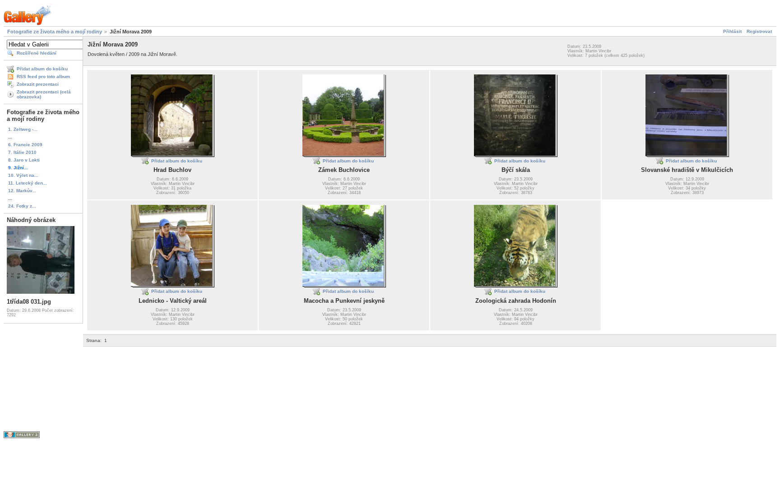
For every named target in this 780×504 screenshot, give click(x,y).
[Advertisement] (247, 367)
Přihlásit (732, 31)
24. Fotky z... (22, 205)
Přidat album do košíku (42, 68)
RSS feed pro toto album (43, 76)
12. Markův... (22, 190)
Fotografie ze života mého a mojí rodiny (54, 31)
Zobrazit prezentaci (38, 84)
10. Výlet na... (23, 175)
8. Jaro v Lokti (24, 159)
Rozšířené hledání (36, 53)
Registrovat (759, 31)
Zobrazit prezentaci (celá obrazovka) (44, 94)
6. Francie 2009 (25, 144)
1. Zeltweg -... (22, 129)
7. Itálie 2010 (22, 152)
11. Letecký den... (27, 182)
